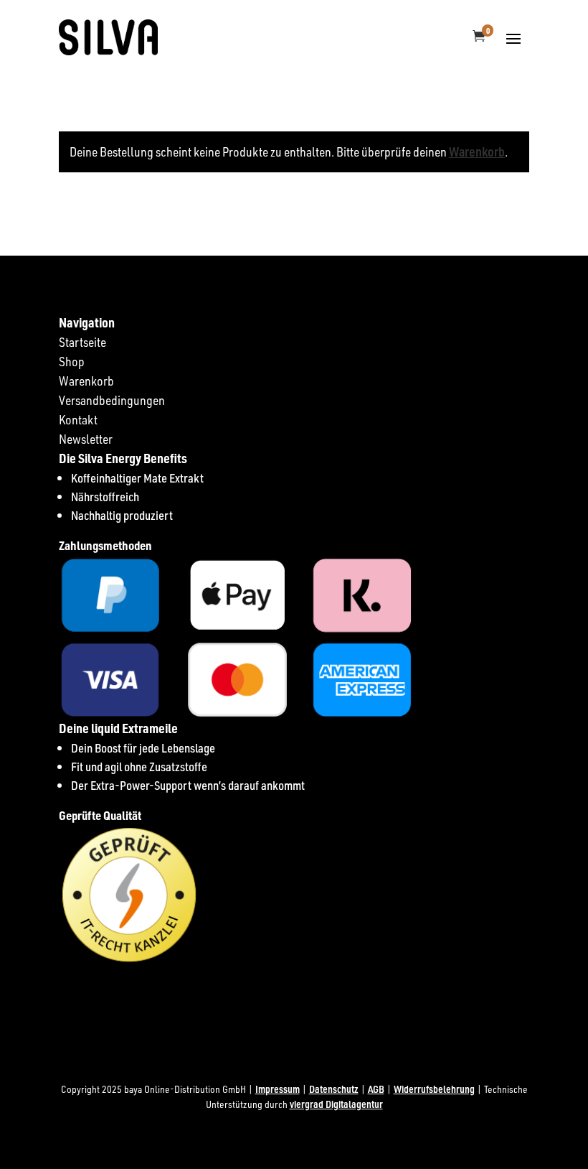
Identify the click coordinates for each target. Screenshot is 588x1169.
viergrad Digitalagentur (336, 1104)
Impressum (277, 1089)
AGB (376, 1089)
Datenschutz (334, 1089)
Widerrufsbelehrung (434, 1089)
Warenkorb (477, 151)
